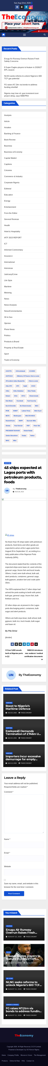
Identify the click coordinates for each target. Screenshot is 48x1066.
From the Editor (10, 213)
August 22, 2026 (15, 937)
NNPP (21, 421)
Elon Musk (9, 401)
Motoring (8, 293)
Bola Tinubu (32, 391)
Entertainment (10, 207)
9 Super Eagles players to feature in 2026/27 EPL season (23, 958)
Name (7, 839)
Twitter (32, 435)
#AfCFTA (9, 371)
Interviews (8, 268)
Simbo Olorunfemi (12, 435)
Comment (8, 792)
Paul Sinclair (18, 426)
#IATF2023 (9, 376)
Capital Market (10, 158)
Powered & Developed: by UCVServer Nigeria (24, 1050)
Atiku (7, 391)
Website (7, 866)
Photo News (9, 329)
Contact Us (30, 1061)
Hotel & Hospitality (12, 231)
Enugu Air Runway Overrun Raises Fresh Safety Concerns (20, 932)
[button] (45, 35)
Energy (7, 201)
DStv (15, 396)
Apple (25, 386)
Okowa (8, 426)
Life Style (8, 280)
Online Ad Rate (15, 1061)
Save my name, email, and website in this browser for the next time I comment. (21, 885)
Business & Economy (13, 152)
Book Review (9, 140)
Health (7, 225)
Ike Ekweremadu (25, 406)
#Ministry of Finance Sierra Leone (28, 376)
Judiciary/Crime (10, 274)
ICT (5, 244)
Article (7, 121)
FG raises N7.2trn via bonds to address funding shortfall (23, 1011)
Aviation (7, 127)
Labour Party (26, 411)
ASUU (33, 386)
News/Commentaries (13, 311)
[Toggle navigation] (24, 34)
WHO (7, 440)
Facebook (20, 401)
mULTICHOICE (30, 416)
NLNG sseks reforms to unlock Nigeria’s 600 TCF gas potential (22, 985)
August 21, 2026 (15, 963)
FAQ (23, 1061)
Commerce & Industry (13, 176)
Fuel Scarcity (31, 401)
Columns (8, 170)
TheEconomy (20, 489)
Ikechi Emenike (11, 406)
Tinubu (24, 435)
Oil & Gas (8, 317)
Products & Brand (11, 342)
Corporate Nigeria (11, 183)
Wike (14, 440)
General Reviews (11, 219)
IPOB (7, 411)
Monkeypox (17, 416)
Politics (7, 335)
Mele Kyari (37, 411)
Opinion (7, 323)
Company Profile (13, 1055)
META (8, 416)
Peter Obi (37, 426)
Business (8, 146)
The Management (40, 1055)
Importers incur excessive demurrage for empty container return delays (23, 759)
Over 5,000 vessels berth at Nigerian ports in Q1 (14, 653)
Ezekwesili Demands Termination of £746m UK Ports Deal (23, 734)
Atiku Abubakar (18, 391)
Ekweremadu (33, 396)
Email (7, 853)
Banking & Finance (12, 134)
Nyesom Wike (31, 421)
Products (5, 1061)
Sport (6, 354)
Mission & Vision (26, 1055)
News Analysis (10, 305)
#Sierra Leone (33, 381)
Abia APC (9, 386)
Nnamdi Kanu (10, 421)
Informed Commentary (13, 250)
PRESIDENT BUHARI (13, 430)
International (9, 262)
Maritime (8, 287)
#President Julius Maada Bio (15, 381)
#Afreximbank (20, 371)
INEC (36, 406)
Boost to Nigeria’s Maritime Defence (18, 707)
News (6, 299)
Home (4, 1055)
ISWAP (15, 411)
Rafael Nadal (28, 430)
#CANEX (32, 371)
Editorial (7, 189)
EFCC (23, 396)
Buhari (8, 396)
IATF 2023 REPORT (13, 238)
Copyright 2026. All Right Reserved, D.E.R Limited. (24, 1047)
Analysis (8, 115)
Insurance (8, 256)
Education (8, 195)
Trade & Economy (11, 360)
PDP (28, 426)
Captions (8, 164)
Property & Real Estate (14, 348)
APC (17, 386)
